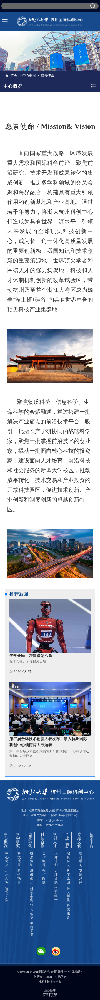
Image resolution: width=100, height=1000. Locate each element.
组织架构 (7, 876)
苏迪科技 (56, 981)
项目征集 (31, 929)
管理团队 (7, 894)
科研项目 (19, 876)
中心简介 (7, 859)
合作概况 (44, 859)
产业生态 (67, 840)
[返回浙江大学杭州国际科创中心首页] (50, 21)
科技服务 (68, 911)
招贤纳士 (56, 894)
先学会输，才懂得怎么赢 (30, 656)
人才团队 (56, 876)
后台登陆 (50, 990)
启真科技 (68, 859)
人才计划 (56, 859)
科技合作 (42, 840)
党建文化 (79, 840)
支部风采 (80, 876)
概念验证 (31, 859)
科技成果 (19, 859)
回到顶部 (50, 995)
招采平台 (92, 840)
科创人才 (55, 840)
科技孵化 (68, 894)
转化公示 (31, 911)
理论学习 (80, 859)
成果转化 (30, 840)
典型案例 (31, 894)
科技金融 (68, 876)
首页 (14, 76)
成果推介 (31, 876)
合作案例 (44, 876)
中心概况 (29, 76)
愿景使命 (47, 76)
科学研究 (18, 840)
